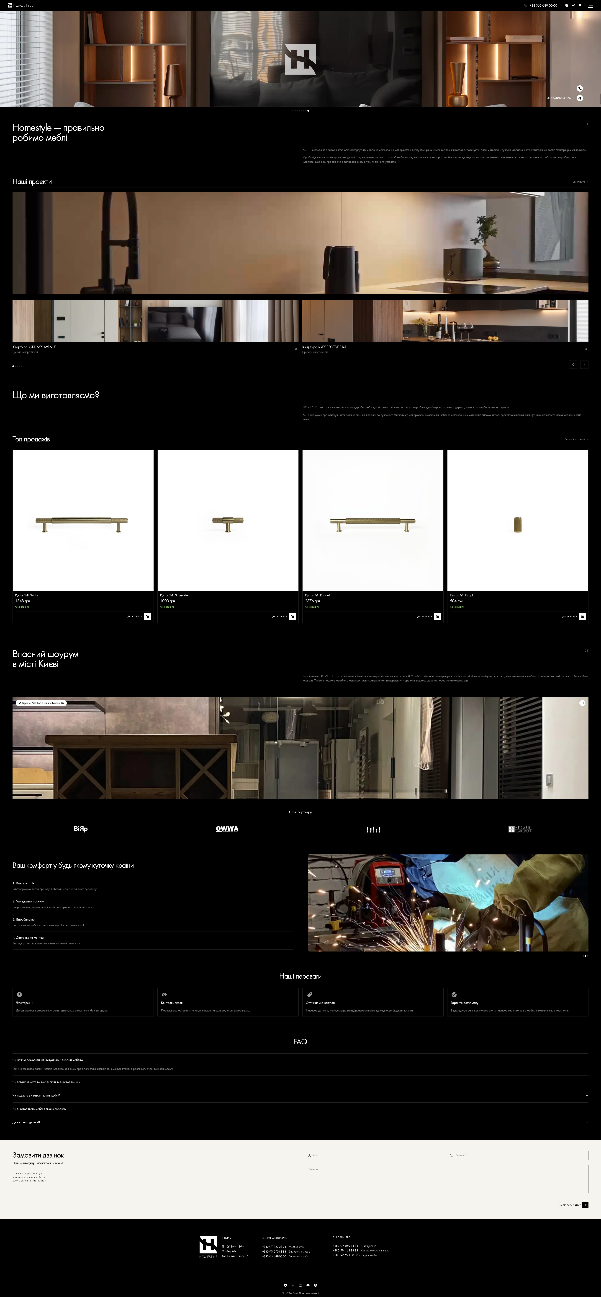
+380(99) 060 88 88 (345, 1246)
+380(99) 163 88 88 (345, 1250)
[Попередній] (573, 365)
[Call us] (580, 88)
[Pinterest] (315, 1285)
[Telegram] (285, 1285)
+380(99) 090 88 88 (274, 1252)
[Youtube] (308, 1285)
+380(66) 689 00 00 (274, 1256)
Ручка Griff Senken (27, 595)
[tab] (292, 110)
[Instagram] (300, 1285)
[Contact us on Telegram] (580, 98)
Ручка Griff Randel (317, 595)
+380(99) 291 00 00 (345, 1255)
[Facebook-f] (293, 1285)
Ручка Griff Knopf (461, 595)
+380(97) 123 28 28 (274, 1247)
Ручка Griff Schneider (174, 595)
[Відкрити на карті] (582, 703)
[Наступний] (584, 365)
